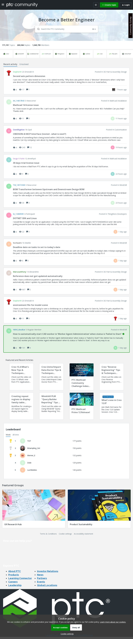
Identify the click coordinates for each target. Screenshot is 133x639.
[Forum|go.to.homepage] (22, 5)
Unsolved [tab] (23, 64)
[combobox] (66, 29)
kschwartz (17, 243)
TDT (29, 441)
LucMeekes (32, 470)
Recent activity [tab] (10, 64)
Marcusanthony (19, 272)
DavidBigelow (19, 130)
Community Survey (130, 25)
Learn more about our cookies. (113, 622)
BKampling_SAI (33, 448)
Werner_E (31, 455)
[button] (66, 634)
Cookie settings (65, 534)
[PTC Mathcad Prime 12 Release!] (81, 406)
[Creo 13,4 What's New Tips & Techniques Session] (21, 376)
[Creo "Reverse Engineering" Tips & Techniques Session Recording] (111, 376)
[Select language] (95, 5)
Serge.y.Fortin (19, 159)
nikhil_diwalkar (19, 330)
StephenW (17, 72)
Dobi (29, 462)
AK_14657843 (18, 101)
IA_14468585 (18, 214)
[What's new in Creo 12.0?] (111, 406)
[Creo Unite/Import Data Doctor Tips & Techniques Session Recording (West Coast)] (51, 376)
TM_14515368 (19, 185)
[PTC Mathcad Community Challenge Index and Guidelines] (81, 376)
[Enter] (37, 29)
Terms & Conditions (48, 534)
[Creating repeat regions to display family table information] (21, 406)
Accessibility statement (83, 534)
